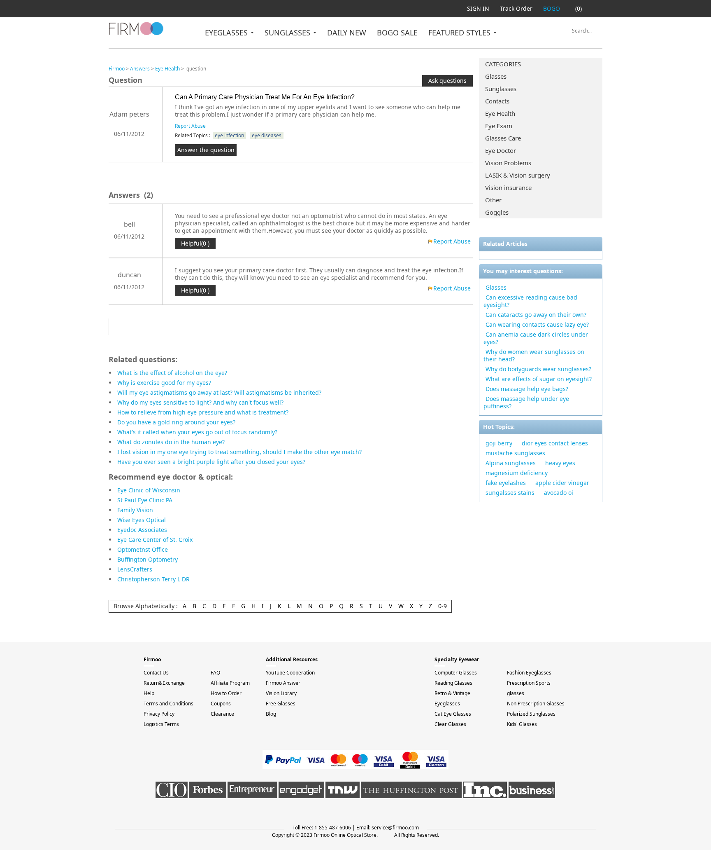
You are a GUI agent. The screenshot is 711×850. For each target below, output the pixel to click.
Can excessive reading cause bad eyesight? (530, 301)
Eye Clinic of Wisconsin (148, 490)
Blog (271, 713)
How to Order (226, 693)
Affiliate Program (230, 682)
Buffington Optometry (147, 559)
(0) (578, 8)
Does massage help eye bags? (527, 389)
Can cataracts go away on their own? (536, 314)
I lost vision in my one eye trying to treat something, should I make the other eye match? (239, 452)
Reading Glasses (453, 682)
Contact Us (156, 672)
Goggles (497, 212)
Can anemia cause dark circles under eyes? (535, 338)
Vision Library (281, 693)
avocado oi (558, 492)
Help (149, 693)
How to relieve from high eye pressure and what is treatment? (202, 412)
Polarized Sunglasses (531, 713)
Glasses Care (503, 138)
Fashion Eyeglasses (529, 672)
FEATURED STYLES (460, 32)
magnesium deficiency (517, 473)
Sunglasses (500, 88)
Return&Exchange (164, 682)
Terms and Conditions (168, 703)
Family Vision (135, 510)
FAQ (215, 672)
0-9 (442, 606)
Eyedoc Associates (142, 530)
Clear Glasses (450, 724)
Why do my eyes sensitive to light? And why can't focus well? (200, 402)
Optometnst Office (142, 549)
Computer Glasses (455, 672)
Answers (140, 68)
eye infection (229, 135)
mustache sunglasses (515, 453)
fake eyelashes (506, 483)
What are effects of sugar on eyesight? (539, 379)
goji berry (499, 443)
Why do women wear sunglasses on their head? (533, 355)
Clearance (222, 713)
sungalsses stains (510, 492)
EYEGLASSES (227, 32)
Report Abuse (190, 125)
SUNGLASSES (288, 32)
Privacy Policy (159, 713)
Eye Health (500, 113)
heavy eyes (560, 463)
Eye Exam (498, 126)
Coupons (221, 703)
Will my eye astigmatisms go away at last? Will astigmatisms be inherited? (219, 392)
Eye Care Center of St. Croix (155, 539)
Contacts (497, 101)
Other (493, 200)
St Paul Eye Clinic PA (144, 500)
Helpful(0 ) (195, 243)
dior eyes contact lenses (555, 443)
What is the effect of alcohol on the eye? (172, 373)
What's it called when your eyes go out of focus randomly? (197, 432)
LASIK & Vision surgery (517, 175)
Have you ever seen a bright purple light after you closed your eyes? (211, 462)
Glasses (496, 76)
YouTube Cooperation (290, 672)
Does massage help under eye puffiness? (526, 402)
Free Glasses (280, 703)
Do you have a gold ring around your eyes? (176, 422)
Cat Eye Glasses (452, 713)
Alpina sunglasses (511, 463)
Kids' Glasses (522, 724)
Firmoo (117, 68)
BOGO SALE (397, 32)
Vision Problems (508, 163)
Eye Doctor (500, 150)
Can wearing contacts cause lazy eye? (537, 324)
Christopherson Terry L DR (153, 579)
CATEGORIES (503, 64)
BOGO (551, 8)
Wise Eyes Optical (141, 520)
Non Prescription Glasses (536, 703)
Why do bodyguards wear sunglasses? (538, 369)
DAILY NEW (346, 32)
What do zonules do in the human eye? (171, 442)
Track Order (516, 8)
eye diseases (266, 135)
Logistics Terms (161, 724)
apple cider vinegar (562, 483)
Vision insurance (508, 187)
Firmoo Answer (283, 682)
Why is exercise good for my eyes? (164, 382)
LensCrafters (134, 569)
